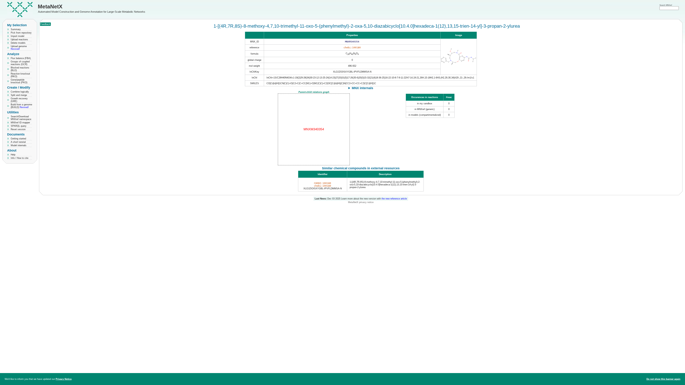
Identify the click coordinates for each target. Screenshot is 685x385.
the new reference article (394, 198)
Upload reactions (19, 39)
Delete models (18, 43)
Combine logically (20, 91)
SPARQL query (18, 126)
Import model (17, 36)
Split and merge (19, 95)
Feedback (45, 24)
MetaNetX (50, 6)
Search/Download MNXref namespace (21, 117)
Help (13, 154)
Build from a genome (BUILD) (21, 106)
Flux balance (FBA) (21, 58)
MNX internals (362, 88)
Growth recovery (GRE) (19, 99)
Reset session (18, 129)
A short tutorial (18, 142)
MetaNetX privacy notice (361, 202)
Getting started (18, 138)
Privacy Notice (64, 379)
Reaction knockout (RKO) (20, 75)
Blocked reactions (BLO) (20, 69)
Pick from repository (21, 32)
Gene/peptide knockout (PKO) (19, 81)
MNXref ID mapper (20, 122)
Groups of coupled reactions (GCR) (20, 63)
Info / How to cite (19, 158)
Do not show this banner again (663, 379)
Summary (16, 29)
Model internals (18, 145)
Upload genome (19, 47)
